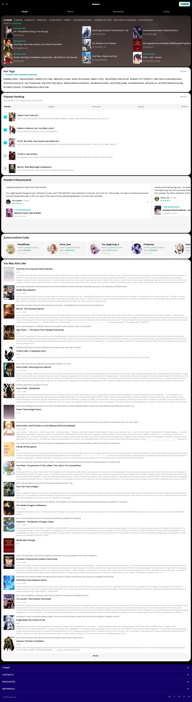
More (183, 71)
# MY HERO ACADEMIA (124, 20)
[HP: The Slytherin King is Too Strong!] (40, 31)
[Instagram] (169, 696)
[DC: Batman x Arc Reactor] (105, 44)
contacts (8, 675)
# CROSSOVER (145, 20)
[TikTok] (174, 696)
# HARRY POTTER (102, 20)
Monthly (7, 107)
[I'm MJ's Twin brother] (96, 155)
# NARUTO (29, 20)
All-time (184, 107)
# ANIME (8, 20)
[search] (7, 4)
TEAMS (6, 668)
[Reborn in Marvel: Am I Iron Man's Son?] (96, 129)
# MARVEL (42, 20)
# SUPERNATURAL (82, 20)
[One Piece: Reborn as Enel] (105, 57)
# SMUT (67, 20)
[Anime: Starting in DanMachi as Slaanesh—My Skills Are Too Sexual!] (40, 57)
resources (8, 682)
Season (51, 107)
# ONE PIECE (55, 20)
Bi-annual (96, 107)
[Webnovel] (96, 4)
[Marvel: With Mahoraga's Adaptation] (96, 168)
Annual (141, 107)
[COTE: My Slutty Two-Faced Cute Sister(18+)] (96, 142)
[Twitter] (184, 696)
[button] (25, 11)
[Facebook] (179, 696)
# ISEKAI (18, 20)
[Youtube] (189, 696)
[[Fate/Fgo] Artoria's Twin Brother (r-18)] (105, 31)
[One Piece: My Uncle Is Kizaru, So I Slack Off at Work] (40, 44)
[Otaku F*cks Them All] (96, 117)
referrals (8, 689)
